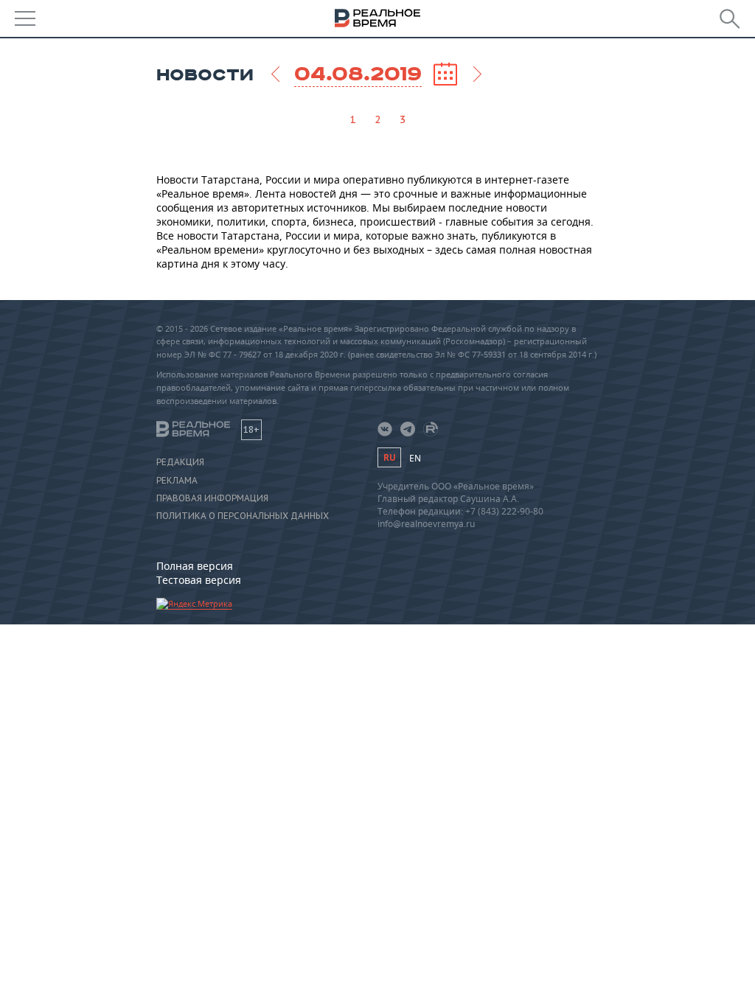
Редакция (180, 462)
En (415, 458)
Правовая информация (212, 498)
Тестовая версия (198, 580)
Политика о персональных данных (242, 516)
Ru (389, 457)
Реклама (177, 480)
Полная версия (194, 566)
